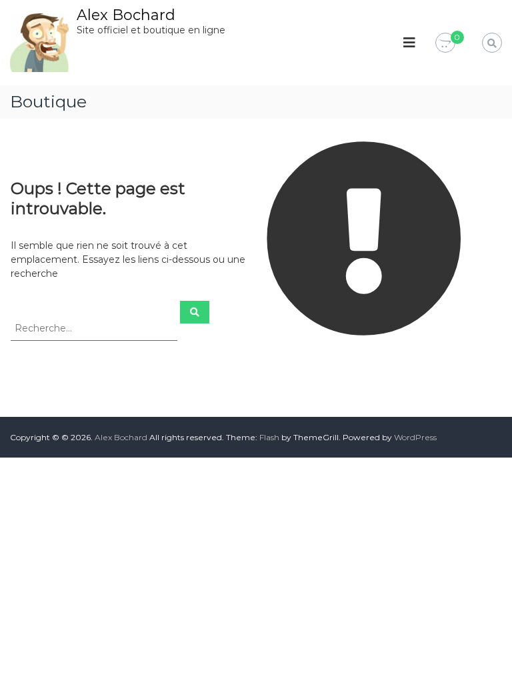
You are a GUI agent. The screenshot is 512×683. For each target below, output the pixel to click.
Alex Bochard (126, 15)
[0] (445, 43)
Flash (269, 437)
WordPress (415, 437)
